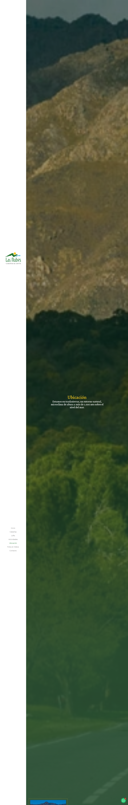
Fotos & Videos (13, 547)
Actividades (13, 539)
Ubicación (13, 543)
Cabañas (13, 532)
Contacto (13, 551)
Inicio (13, 528)
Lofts (13, 536)
